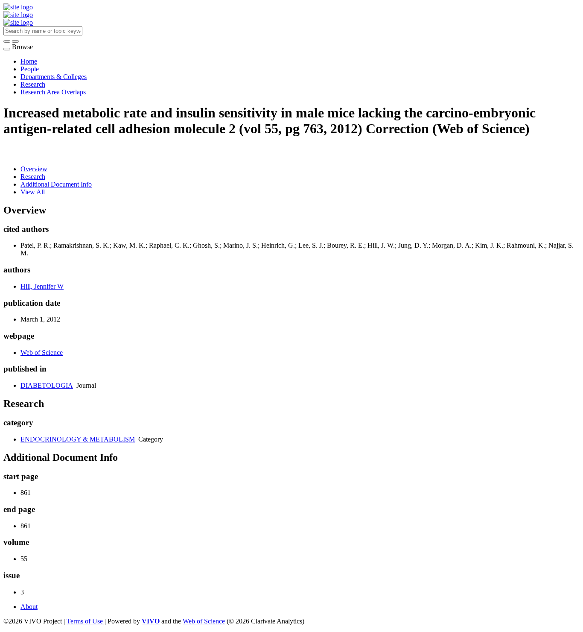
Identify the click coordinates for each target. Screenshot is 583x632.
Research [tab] (32, 176)
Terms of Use (86, 621)
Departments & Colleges (53, 76)
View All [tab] (32, 192)
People (29, 69)
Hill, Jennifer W (42, 286)
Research (32, 84)
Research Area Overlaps (53, 92)
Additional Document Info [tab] (56, 184)
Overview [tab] (33, 169)
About (29, 606)
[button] (6, 41)
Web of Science (41, 352)
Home (28, 61)
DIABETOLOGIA (46, 385)
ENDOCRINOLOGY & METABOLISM (77, 439)
